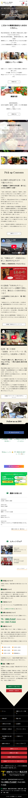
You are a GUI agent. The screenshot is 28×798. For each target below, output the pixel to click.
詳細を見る (14, 81)
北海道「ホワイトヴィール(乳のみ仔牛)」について (14, 396)
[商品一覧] (14, 160)
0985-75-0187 (10, 619)
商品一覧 (18, 718)
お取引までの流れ (9, 609)
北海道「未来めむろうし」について (14, 324)
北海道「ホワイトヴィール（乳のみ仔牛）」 (14, 761)
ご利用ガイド (19, 736)
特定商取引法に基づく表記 (7, 737)
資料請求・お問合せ (14, 690)
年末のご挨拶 (4, 505)
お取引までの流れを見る (14, 686)
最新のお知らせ (6, 743)
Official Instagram (14, 466)
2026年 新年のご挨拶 (6, 500)
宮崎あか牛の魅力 (14, 752)
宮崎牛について (14, 233)
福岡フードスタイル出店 (7, 511)
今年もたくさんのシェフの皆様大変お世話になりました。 (14, 522)
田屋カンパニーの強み (21, 712)
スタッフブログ (20, 568)
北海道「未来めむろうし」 (14, 757)
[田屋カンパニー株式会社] (7, 3)
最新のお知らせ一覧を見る (17, 529)
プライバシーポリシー (21, 730)
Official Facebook (14, 432)
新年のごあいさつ (5, 516)
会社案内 (18, 724)
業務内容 (4, 718)
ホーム (3, 711)
